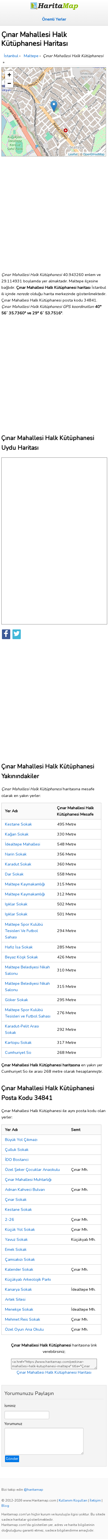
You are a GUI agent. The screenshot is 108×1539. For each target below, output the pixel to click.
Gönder (12, 1458)
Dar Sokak (14, 874)
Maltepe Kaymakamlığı (25, 884)
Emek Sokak (16, 1249)
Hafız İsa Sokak (19, 947)
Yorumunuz (13, 1423)
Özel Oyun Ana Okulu (24, 1329)
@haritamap (33, 1489)
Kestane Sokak (18, 824)
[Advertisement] (54, 212)
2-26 (9, 1219)
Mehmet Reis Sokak (22, 1319)
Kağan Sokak (17, 834)
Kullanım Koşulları (73, 1500)
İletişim (95, 1500)
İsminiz (10, 1405)
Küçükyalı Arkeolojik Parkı (28, 1279)
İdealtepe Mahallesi (22, 844)
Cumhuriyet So (18, 1052)
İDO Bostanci (17, 1159)
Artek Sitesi (15, 1299)
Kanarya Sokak (18, 1289)
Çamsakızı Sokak (20, 1259)
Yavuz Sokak (16, 1239)
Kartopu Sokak (18, 1042)
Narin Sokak (16, 854)
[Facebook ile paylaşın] (6, 634)
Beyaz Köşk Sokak (21, 957)
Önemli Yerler (54, 19)
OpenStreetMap (93, 154)
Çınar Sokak (16, 1199)
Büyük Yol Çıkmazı (21, 1139)
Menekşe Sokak (19, 1309)
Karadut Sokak (18, 864)
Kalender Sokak (19, 1269)
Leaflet (73, 154)
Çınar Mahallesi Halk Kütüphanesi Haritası (54, 1372)
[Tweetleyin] (16, 634)
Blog (5, 1505)
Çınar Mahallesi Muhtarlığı (28, 1179)
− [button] (9, 83)
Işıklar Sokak (16, 904)
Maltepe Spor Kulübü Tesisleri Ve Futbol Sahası (24, 931)
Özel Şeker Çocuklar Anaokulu (32, 1169)
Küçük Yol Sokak (20, 1229)
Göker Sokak (16, 1000)
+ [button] (9, 74)
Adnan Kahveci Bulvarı (25, 1189)
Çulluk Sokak (17, 1149)
